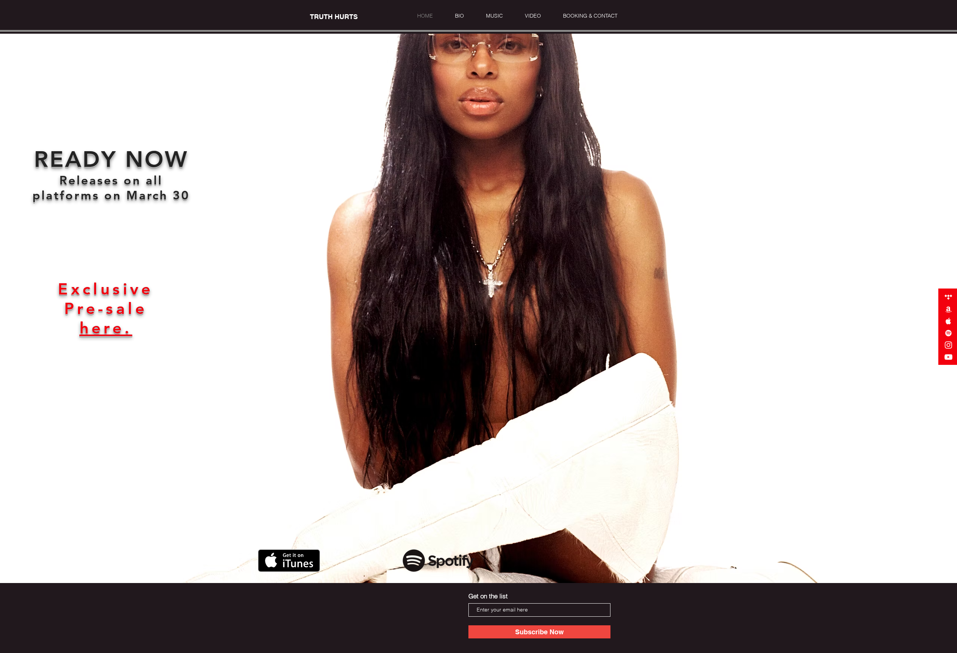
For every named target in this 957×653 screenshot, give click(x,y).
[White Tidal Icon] (948, 297)
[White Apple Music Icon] (948, 321)
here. (106, 328)
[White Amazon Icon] (948, 309)
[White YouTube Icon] (948, 357)
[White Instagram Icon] (948, 345)
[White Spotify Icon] (948, 333)
